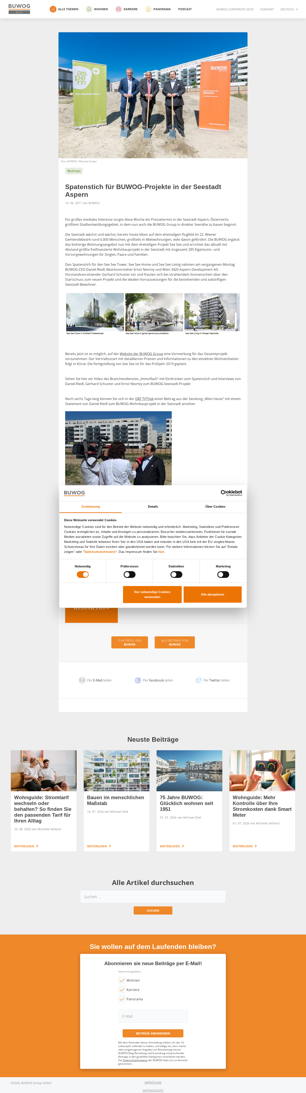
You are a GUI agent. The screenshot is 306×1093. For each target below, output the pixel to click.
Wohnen (101, 9)
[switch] (130, 574)
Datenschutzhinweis (100, 551)
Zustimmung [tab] (90, 506)
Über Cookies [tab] (215, 506)
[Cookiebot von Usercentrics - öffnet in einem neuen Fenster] (224, 493)
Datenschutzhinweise (135, 1060)
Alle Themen (68, 9)
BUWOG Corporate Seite (235, 9)
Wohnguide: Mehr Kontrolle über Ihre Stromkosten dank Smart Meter (262, 800)
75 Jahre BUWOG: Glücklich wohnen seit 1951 (189, 800)
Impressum (152, 1082)
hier (161, 551)
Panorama (162, 9)
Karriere (131, 9)
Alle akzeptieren (212, 594)
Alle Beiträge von (174, 642)
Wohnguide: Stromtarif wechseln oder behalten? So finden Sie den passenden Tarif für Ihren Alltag (44, 800)
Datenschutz (153, 1090)
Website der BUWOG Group (141, 353)
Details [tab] (153, 506)
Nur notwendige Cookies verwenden (152, 594)
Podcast (185, 9)
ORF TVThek (144, 398)
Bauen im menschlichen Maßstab (116, 800)
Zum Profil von (129, 642)
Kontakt (267, 9)
